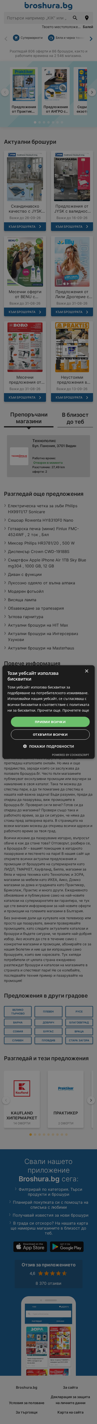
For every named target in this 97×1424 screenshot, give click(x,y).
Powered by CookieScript (70, 755)
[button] (48, 746)
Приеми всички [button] (50, 721)
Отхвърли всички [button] (50, 734)
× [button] (86, 671)
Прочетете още (75, 710)
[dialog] (48, 712)
